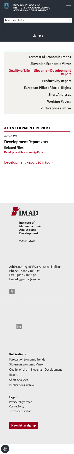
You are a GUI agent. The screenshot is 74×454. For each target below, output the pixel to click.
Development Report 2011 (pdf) (22, 152)
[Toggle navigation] (68, 6)
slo (34, 35)
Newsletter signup (23, 425)
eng (40, 35)
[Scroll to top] (65, 445)
